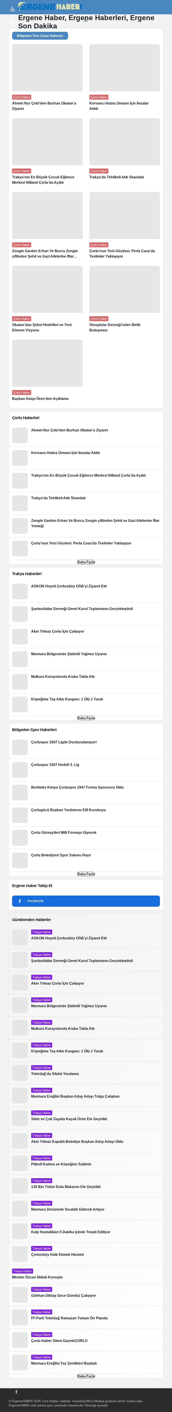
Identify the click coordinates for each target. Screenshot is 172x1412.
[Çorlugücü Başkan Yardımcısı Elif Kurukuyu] (86, 815)
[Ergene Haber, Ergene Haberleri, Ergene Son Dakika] (51, 7)
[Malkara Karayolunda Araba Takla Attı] (86, 682)
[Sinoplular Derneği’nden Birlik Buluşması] (124, 301)
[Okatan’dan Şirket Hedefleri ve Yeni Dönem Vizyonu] (47, 301)
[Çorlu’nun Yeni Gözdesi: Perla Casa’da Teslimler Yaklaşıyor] (124, 227)
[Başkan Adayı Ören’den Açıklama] (47, 372)
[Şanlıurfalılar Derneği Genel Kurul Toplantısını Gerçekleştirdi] (86, 614)
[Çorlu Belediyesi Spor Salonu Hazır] (86, 860)
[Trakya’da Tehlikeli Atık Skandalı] (124, 150)
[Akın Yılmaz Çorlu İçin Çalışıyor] (86, 636)
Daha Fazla (86, 562)
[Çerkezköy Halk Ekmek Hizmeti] (86, 1254)
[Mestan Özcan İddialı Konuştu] (86, 1274)
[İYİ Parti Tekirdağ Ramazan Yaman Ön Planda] (86, 1317)
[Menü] (12, 8)
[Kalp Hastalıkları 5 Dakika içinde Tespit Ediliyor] (86, 1231)
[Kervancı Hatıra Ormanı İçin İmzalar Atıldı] (124, 79)
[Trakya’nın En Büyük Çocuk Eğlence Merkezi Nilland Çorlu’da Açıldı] (47, 153)
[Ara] (12, 22)
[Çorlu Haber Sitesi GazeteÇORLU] (86, 1340)
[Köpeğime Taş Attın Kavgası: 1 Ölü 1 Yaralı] (86, 704)
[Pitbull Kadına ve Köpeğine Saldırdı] (86, 1163)
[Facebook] (16, 1391)
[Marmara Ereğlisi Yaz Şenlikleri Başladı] (86, 1362)
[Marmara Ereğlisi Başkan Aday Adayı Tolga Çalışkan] (86, 1095)
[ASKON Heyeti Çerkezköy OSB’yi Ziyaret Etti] (86, 591)
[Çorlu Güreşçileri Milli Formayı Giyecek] (86, 838)
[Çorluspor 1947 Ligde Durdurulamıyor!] (86, 747)
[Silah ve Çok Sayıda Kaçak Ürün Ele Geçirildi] (86, 1118)
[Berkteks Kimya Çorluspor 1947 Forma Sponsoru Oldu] (86, 792)
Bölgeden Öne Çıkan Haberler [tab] (40, 36)
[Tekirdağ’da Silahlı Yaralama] (86, 1073)
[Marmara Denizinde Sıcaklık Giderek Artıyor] (86, 1208)
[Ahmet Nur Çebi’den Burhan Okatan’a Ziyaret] (47, 79)
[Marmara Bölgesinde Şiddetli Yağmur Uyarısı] (86, 659)
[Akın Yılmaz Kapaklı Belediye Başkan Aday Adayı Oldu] (86, 1141)
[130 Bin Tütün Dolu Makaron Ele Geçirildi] (86, 1186)
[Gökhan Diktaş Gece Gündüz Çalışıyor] (86, 1295)
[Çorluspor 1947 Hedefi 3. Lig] (86, 770)
